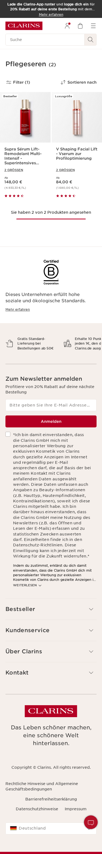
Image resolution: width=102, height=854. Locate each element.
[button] (91, 822)
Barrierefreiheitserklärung (51, 818)
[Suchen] (91, 40)
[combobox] (51, 847)
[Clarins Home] (23, 25)
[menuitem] (67, 26)
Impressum (75, 828)
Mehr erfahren (17, 309)
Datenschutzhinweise (37, 828)
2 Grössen (13, 170)
